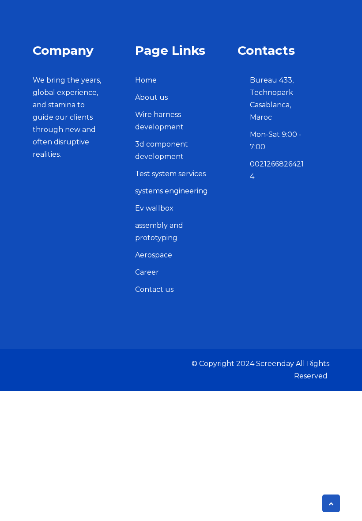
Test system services (170, 174)
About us (151, 97)
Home (146, 80)
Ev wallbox (154, 208)
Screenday (275, 363)
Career (147, 272)
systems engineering (171, 191)
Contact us (154, 289)
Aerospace (153, 255)
